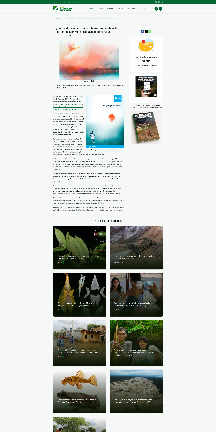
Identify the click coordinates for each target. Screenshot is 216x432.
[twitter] (156, 2)
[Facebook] (142, 32)
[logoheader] (62, 6)
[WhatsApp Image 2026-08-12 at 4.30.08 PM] (146, 111)
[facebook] (153, 2)
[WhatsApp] (150, 32)
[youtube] (162, 2)
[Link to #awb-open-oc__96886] (156, 9)
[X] (146, 32)
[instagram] (159, 2)
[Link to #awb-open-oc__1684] (160, 9)
